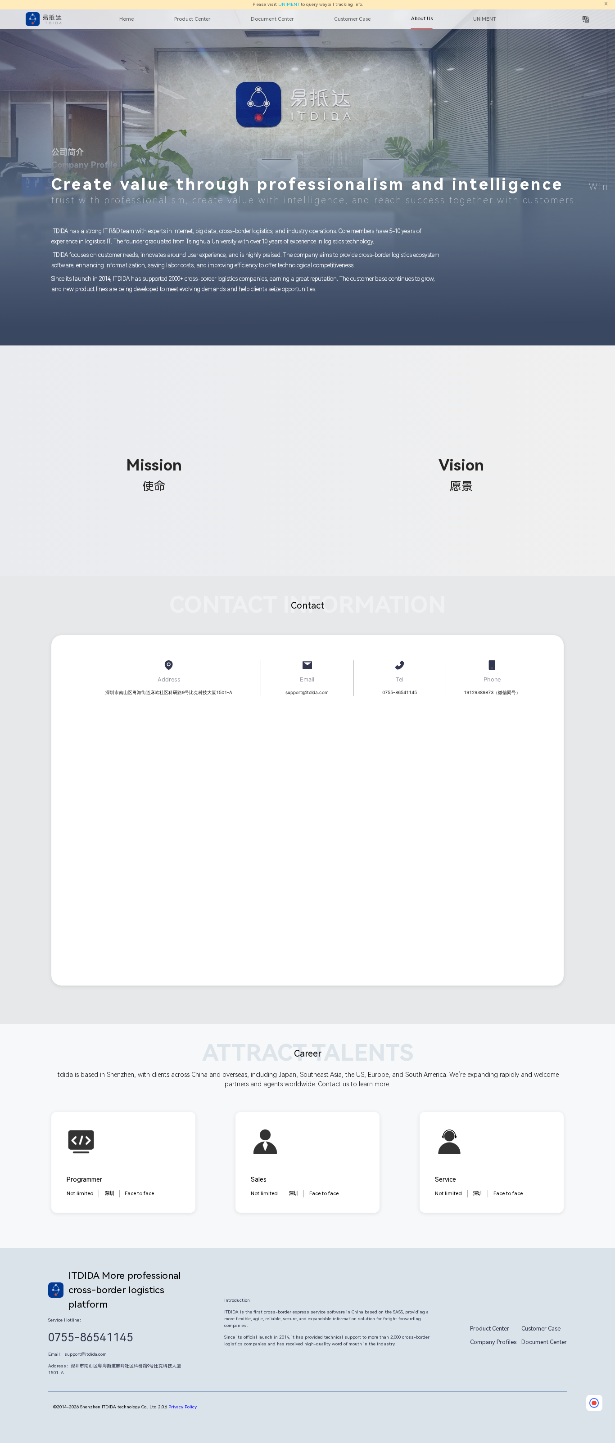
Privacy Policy (182, 1406)
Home (126, 19)
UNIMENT (288, 4)
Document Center (272, 19)
